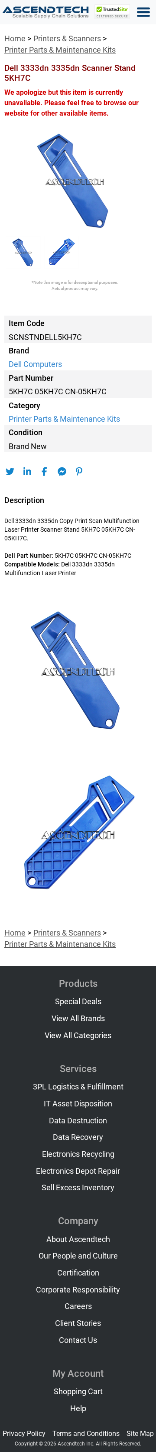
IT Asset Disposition (78, 1103)
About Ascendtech (78, 1239)
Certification (78, 1273)
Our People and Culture (78, 1256)
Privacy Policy (24, 1433)
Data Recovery (78, 1137)
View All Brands (78, 1018)
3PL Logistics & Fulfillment (78, 1086)
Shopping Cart (78, 1391)
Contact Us (78, 1340)
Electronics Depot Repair (78, 1171)
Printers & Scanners (67, 38)
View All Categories (78, 1035)
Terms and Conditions (86, 1433)
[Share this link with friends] (9, 471)
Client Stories (78, 1323)
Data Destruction (78, 1120)
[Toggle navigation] (143, 12)
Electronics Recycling (78, 1154)
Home (15, 38)
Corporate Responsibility (78, 1289)
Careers (78, 1306)
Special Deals (78, 1001)
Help (78, 1408)
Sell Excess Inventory (78, 1187)
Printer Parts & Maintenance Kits (60, 50)
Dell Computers (35, 364)
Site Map (140, 1433)
